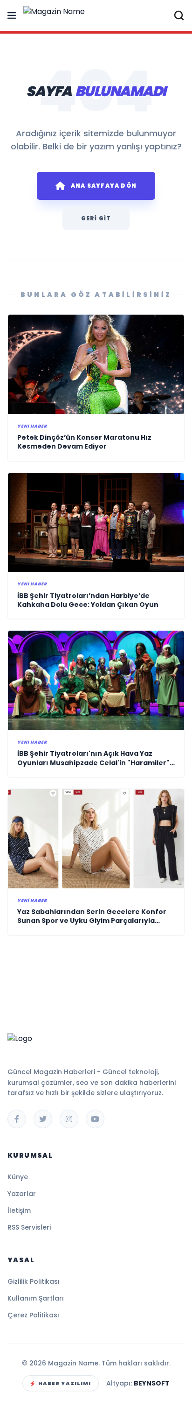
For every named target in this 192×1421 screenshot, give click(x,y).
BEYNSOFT (152, 1383)
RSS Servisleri (29, 1227)
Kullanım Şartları (35, 1298)
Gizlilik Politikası (33, 1281)
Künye (17, 1177)
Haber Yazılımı (64, 1383)
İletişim (19, 1210)
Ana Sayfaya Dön (104, 186)
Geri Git (96, 218)
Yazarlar (21, 1193)
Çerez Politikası (33, 1315)
